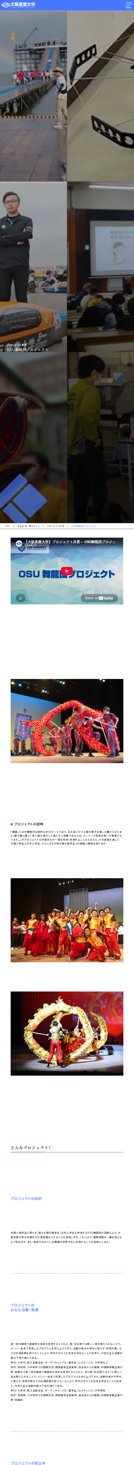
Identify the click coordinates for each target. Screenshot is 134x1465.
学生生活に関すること (28, 526)
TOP (7, 526)
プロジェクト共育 (55, 526)
